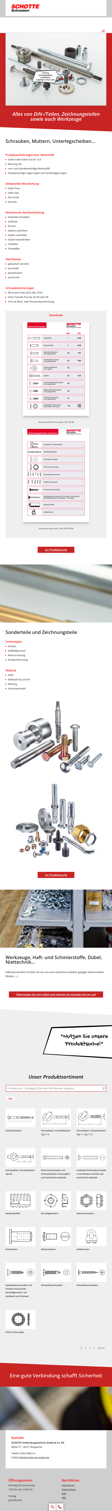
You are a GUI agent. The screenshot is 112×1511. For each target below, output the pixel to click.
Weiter (101, 1347)
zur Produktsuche (56, 550)
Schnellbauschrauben (87, 1285)
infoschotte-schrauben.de (34, 1457)
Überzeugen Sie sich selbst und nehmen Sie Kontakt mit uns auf (56, 994)
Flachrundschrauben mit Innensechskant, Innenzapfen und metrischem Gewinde (55, 1174)
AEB (64, 1497)
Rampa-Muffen (13, 1213)
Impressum (68, 1485)
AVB (64, 1493)
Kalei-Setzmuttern (85, 1213)
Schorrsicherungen (15, 1332)
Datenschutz (69, 1489)
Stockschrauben (13, 1130)
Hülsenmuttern (48, 1249)
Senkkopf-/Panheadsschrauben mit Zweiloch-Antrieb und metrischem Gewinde (91, 1174)
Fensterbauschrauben (52, 1285)
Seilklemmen (83, 1249)
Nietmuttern (12, 1249)
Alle (10, 1098)
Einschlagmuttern (49, 1213)
